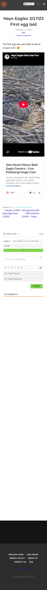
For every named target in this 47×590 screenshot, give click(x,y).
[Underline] (12, 267)
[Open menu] (44, 4)
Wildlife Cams (16, 554)
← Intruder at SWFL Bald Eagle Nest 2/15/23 (12, 213)
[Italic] (8, 267)
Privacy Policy (17, 558)
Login (40, 234)
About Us (32, 558)
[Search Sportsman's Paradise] (38, 4)
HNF (23, 33)
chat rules (32, 554)
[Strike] (15, 267)
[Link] (18, 267)
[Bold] (5, 267)
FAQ (31, 562)
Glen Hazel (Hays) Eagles (22, 207)
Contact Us (20, 562)
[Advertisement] (23, 414)
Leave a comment (23, 35)
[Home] (4, 4)
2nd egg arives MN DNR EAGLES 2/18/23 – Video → (30, 213)
